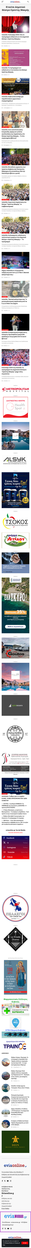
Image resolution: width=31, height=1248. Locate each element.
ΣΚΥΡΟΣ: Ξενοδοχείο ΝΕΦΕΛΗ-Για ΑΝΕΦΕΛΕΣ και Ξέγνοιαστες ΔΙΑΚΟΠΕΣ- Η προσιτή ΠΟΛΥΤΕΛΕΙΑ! (14, 805)
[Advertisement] (15, 878)
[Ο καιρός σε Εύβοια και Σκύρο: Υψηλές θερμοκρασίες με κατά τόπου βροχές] (6, 1124)
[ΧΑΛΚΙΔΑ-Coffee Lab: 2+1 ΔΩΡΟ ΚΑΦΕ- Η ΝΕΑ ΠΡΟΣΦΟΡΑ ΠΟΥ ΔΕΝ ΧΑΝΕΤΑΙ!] (15, 786)
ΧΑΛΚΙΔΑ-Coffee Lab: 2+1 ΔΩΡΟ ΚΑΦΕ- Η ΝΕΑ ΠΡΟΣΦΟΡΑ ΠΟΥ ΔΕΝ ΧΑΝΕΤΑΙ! (14, 798)
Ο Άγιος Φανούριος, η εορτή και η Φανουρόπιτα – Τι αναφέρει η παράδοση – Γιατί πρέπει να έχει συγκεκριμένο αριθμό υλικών (15, 812)
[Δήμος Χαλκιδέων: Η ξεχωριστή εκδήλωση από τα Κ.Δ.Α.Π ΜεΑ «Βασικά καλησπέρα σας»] (15, 260)
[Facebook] (15, 838)
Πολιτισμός (5, 32)
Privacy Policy (8, 1243)
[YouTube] (8, 1181)
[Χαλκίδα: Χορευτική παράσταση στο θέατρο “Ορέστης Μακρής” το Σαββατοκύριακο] (15, 192)
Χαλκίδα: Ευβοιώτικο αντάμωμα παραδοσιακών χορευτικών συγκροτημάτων (12, 99)
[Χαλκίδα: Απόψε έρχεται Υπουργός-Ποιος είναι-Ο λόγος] (6, 1088)
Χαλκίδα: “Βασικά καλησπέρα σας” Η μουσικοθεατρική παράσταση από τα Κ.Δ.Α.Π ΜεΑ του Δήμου (14, 301)
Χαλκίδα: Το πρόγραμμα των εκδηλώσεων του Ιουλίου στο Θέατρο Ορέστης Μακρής (14, 70)
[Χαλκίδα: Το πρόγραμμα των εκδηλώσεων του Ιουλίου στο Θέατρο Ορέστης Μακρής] (15, 57)
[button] (24, 1243)
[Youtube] (15, 852)
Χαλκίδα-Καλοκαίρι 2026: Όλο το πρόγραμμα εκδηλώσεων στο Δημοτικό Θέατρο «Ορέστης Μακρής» (15, 37)
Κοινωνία (4, 267)
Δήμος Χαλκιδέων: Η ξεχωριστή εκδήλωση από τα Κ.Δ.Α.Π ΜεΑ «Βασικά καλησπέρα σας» (15, 273)
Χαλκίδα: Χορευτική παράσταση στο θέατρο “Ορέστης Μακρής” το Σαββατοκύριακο (14, 204)
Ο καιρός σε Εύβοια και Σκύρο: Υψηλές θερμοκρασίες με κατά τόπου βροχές (20, 1122)
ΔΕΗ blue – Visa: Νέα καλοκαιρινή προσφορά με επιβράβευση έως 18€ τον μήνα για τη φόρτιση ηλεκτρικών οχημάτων (15, 822)
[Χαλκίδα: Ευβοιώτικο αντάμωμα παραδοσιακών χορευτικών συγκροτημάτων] (15, 86)
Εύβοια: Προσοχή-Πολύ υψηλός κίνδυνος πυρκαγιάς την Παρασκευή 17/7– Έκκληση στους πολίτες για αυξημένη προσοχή (20, 1074)
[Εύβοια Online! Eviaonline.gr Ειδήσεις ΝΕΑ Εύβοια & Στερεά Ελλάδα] (15, 1)
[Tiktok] (15, 857)
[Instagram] (15, 847)
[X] (15, 843)
